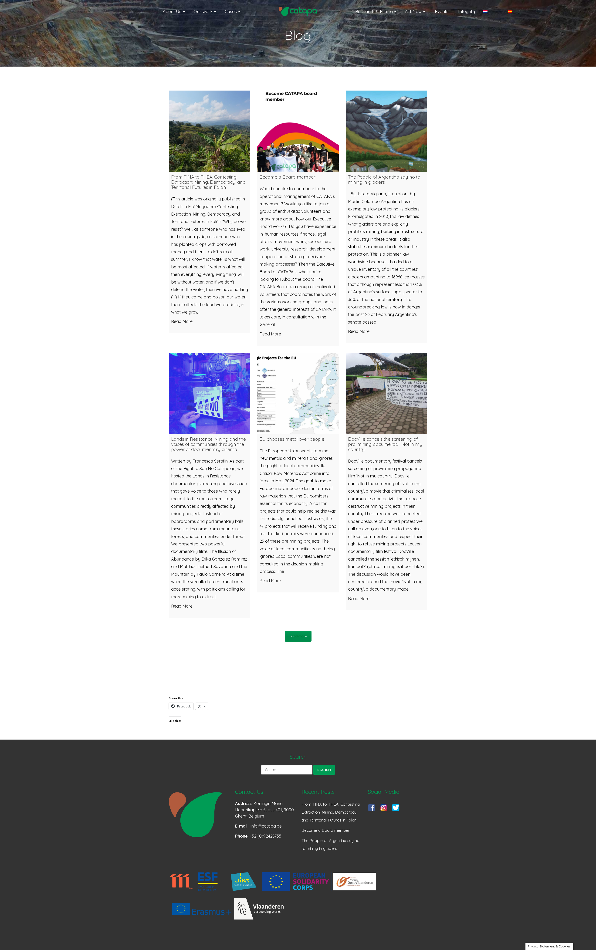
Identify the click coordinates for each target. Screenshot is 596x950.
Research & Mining (374, 11)
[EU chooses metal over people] (298, 393)
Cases (231, 11)
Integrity (466, 11)
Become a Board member (325, 830)
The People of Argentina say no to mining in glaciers (330, 844)
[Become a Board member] (298, 131)
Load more (298, 636)
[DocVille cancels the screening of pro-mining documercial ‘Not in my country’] (386, 393)
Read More (182, 321)
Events (441, 11)
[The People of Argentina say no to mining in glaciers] (386, 131)
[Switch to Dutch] (491, 11)
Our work (203, 11)
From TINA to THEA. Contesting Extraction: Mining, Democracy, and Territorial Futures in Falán (330, 812)
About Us (172, 11)
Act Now (413, 11)
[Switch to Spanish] (516, 11)
